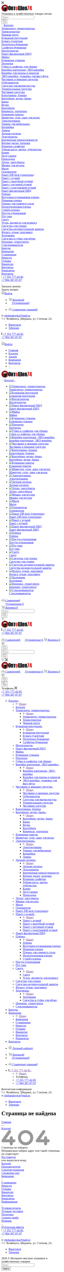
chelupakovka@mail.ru (17, 315)
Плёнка (27, 942)
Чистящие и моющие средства (41, 793)
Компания (22, 1019)
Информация (9, 1201)
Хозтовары (29, 996)
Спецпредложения (12, 1169)
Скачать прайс (10, 1217)
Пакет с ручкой (32, 920)
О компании (8, 1182)
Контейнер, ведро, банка (38, 818)
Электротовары (32, 847)
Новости (6, 1185)
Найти (6, 1268)
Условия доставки (12, 1211)
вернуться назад (16, 1160)
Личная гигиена (32, 866)
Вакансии (7, 1192)
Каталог (20, 707)
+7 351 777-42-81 (13, 276)
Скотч (26, 974)
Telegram (14, 327)
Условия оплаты (11, 1208)
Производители (10, 1166)
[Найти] (4, 21)
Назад (22, 703)
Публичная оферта (12, 1227)
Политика (7, 1214)
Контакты (7, 1195)
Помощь (6, 1220)
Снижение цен (10, 1173)
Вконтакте (15, 324)
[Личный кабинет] (3, 643)
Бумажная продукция (36, 732)
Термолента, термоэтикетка (39, 716)
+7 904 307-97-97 (11, 280)
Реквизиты (8, 1198)
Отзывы (6, 1188)
